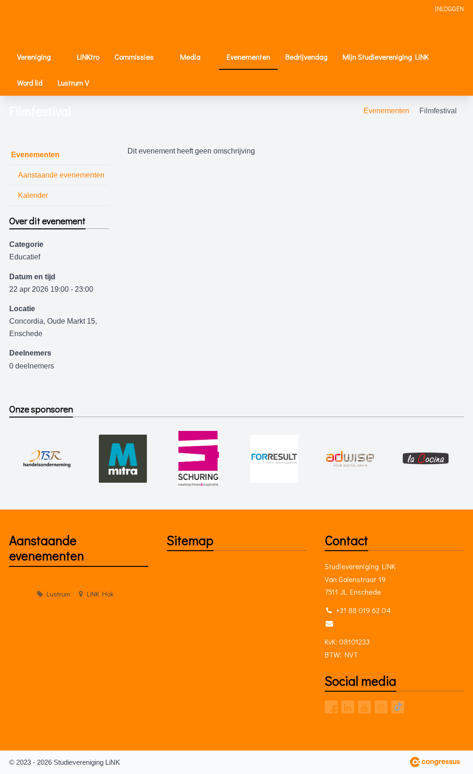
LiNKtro (88, 56)
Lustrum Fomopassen (71, 582)
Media (190, 56)
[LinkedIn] (347, 706)
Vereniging (34, 56)
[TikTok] (397, 706)
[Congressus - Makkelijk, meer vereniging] (435, 762)
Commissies (134, 56)
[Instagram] (381, 706)
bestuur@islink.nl (362, 623)
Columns (180, 604)
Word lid (29, 82)
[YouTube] (364, 706)
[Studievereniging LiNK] (37, 22)
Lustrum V (73, 82)
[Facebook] (331, 706)
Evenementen (248, 56)
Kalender (33, 195)
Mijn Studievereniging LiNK (386, 56)
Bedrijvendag (306, 56)
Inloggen (449, 8)
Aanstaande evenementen (61, 175)
